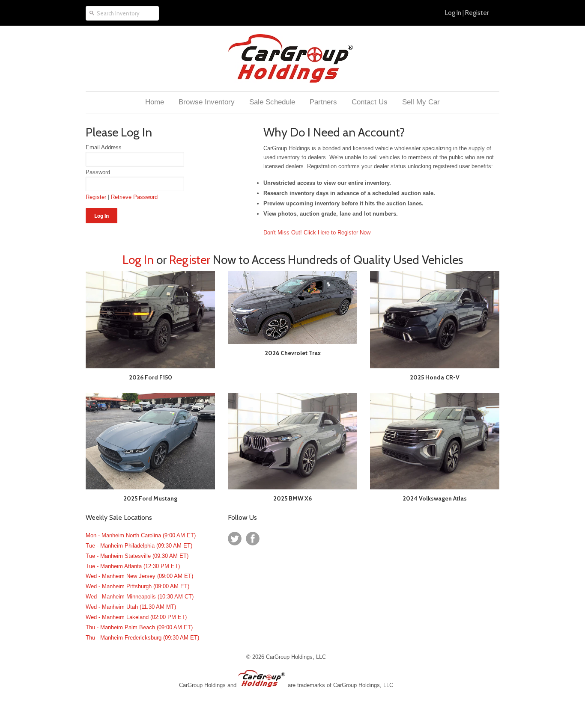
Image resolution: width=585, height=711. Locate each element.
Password (98, 172)
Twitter (235, 538)
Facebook (253, 538)
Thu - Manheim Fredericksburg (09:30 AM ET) (142, 637)
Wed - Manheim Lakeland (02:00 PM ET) (136, 617)
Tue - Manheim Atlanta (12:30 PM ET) (133, 566)
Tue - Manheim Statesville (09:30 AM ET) (137, 556)
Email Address (104, 147)
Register (477, 13)
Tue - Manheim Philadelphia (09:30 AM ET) (139, 545)
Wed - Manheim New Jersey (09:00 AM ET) (139, 576)
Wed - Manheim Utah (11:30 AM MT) (131, 607)
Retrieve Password (134, 197)
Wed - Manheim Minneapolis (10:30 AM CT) (140, 596)
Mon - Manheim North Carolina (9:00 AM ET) (141, 535)
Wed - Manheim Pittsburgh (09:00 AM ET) (137, 586)
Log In (453, 13)
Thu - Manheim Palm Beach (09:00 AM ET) (139, 627)
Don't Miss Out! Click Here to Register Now (316, 232)
